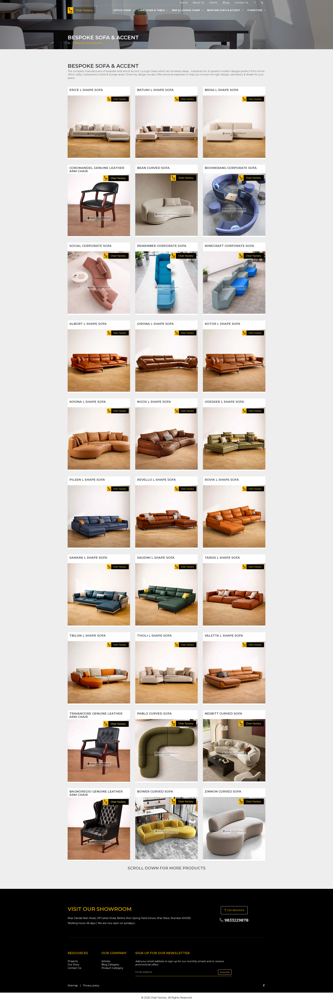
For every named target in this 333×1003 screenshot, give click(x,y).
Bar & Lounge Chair (186, 10)
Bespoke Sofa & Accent (224, 10)
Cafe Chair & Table (151, 10)
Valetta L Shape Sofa (224, 635)
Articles (105, 961)
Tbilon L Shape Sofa (87, 635)
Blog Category (110, 964)
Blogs (226, 2)
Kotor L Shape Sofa (222, 323)
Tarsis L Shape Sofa (222, 557)
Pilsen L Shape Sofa (87, 479)
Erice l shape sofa (86, 90)
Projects (73, 961)
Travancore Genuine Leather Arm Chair (95, 715)
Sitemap (73, 985)
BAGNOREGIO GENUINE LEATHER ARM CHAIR (96, 793)
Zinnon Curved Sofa (223, 791)
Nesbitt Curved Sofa (223, 713)
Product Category (112, 968)
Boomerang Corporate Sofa (231, 168)
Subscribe (225, 972)
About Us (198, 2)
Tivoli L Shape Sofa (154, 635)
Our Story (73, 964)
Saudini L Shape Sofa (155, 557)
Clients (213, 2)
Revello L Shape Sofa (156, 479)
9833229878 (236, 920)
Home (183, 2)
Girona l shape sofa (155, 323)
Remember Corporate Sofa (161, 246)
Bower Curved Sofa (155, 791)
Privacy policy (91, 985)
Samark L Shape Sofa (88, 557)
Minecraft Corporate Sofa (229, 246)
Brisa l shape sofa (221, 90)
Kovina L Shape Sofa (87, 401)
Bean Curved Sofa (153, 168)
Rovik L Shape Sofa (222, 479)
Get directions (235, 910)
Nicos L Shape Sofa (154, 401)
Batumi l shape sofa (155, 90)
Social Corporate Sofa (90, 246)
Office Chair (122, 10)
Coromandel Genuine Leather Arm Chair (96, 169)
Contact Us (241, 2)
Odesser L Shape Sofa (224, 401)
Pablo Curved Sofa (154, 713)
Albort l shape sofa (88, 323)
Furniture (255, 10)
